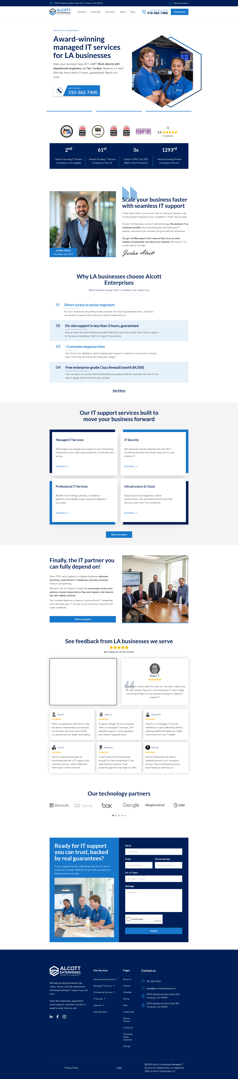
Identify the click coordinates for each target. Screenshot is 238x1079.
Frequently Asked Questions (128, 1037)
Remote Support (126, 1019)
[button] (82, 11)
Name (129, 845)
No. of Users (132, 872)
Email (128, 859)
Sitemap (126, 1046)
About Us (127, 979)
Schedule (127, 992)
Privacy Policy (71, 1067)
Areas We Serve (100, 1012)
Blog (125, 1005)
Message (130, 886)
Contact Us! (179, 11)
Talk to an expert (119, 534)
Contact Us (128, 1027)
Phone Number (163, 859)
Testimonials (128, 1012)
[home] (60, 11)
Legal (119, 1067)
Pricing (126, 999)
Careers (126, 986)
